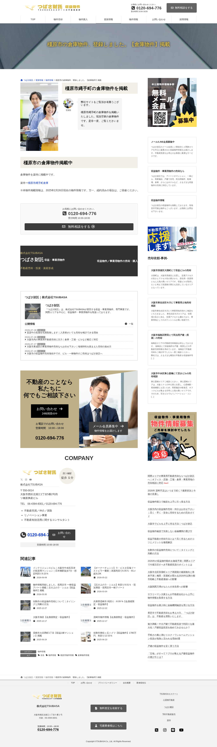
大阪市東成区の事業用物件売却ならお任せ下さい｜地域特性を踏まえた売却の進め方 (69, 346)
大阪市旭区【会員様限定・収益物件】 (52, 617)
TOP (73, 683)
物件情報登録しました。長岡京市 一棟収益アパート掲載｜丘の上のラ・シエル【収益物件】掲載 (54, 587)
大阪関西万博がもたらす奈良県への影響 (168, 586)
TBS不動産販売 (169, 714)
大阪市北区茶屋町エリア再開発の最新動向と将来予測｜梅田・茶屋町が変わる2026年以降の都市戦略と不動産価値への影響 (171, 575)
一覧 (130, 324)
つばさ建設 (169, 707)
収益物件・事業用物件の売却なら (167, 171)
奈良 (42, 655)
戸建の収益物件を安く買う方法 (163, 646)
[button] (49, 411)
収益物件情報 (157, 200)
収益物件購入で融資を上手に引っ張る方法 (169, 501)
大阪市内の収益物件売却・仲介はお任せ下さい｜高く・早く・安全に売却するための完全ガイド (171, 513)
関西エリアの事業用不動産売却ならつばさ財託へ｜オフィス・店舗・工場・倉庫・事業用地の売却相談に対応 (171, 479)
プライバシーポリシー (107, 683)
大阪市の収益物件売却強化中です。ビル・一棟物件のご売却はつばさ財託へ (64, 353)
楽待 (169, 720)
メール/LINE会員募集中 (163, 142)
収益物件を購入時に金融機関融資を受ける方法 (171, 605)
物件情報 (41, 651)
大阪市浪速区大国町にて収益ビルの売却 (171, 270)
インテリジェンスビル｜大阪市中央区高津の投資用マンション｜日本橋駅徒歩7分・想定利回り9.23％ (55, 571)
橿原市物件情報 (67, 655)
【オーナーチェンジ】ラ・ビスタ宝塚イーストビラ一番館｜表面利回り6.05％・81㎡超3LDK (114, 571)
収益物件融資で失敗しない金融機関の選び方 (170, 531)
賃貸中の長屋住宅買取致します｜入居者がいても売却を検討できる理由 (62, 332)
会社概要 (127, 683)
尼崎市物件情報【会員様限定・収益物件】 (114, 617)
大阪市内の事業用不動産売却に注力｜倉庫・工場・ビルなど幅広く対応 (62, 339)
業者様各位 (141, 683)
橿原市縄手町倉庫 (38, 183)
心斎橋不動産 (169, 700)
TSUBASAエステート (169, 694)
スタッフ (41, 330)
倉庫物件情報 (83, 655)
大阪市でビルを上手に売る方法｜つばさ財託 (170, 523)
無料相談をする (184, 7)
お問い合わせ (86, 683)
